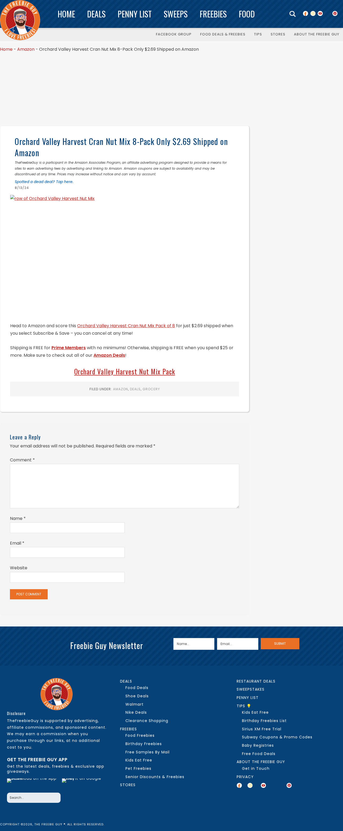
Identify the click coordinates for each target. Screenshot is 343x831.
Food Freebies (140, 735)
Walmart (134, 704)
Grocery (151, 389)
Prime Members (68, 348)
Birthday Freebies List (264, 720)
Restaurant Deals (256, 681)
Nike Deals (136, 712)
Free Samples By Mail (147, 752)
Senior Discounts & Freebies (154, 776)
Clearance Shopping (146, 720)
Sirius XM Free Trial (261, 729)
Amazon (26, 49)
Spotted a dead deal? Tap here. (44, 181)
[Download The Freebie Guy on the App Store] (33, 784)
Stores (128, 785)
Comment (22, 460)
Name (18, 518)
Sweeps (176, 14)
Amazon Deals (109, 355)
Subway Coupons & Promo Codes (277, 737)
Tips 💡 (244, 706)
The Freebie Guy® (20, 20)
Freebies (213, 14)
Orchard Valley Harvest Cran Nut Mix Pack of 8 (126, 326)
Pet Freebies (138, 768)
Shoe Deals (137, 696)
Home (66, 14)
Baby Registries (258, 745)
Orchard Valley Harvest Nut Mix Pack (124, 371)
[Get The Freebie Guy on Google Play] (82, 784)
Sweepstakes (250, 689)
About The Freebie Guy (261, 761)
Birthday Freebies (143, 743)
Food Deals (136, 687)
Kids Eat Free (138, 760)
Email (17, 543)
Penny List (135, 14)
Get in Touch (256, 768)
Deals (96, 14)
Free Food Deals (258, 753)
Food (247, 14)
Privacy (245, 776)
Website (18, 568)
